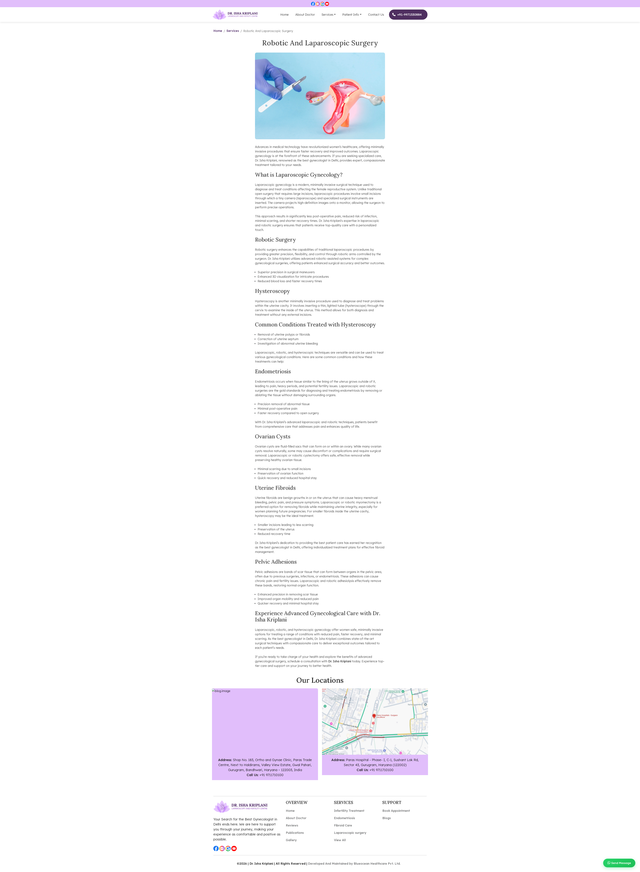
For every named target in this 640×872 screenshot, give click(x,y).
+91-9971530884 (409, 15)
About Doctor (305, 15)
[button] (313, 3)
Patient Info (350, 15)
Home (284, 15)
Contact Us (376, 15)
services (232, 31)
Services (327, 15)
